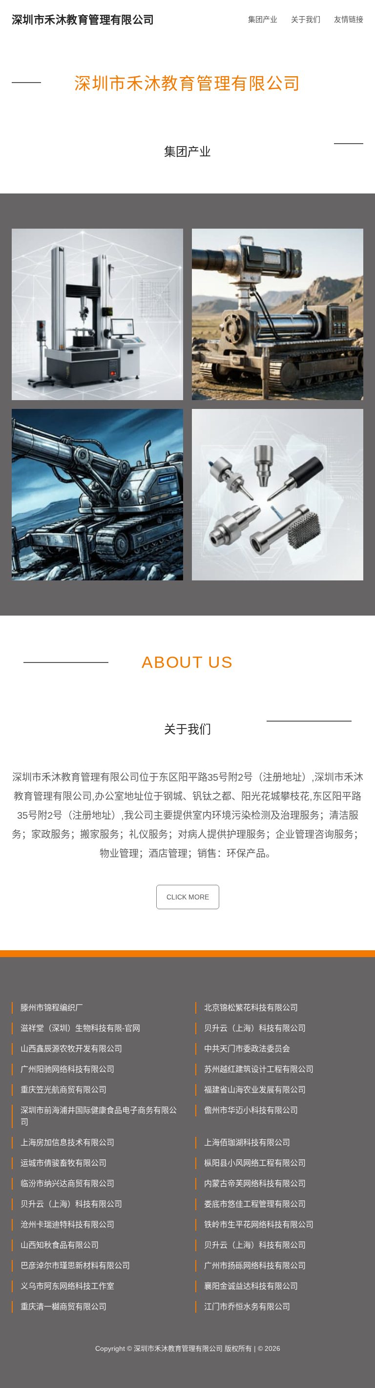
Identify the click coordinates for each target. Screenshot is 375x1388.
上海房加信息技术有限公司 (67, 1142)
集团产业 (262, 19)
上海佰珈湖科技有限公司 (247, 1142)
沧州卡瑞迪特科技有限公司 (67, 1224)
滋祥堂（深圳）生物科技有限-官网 (80, 1028)
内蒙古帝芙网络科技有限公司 (255, 1183)
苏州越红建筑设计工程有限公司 (258, 1069)
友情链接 (348, 19)
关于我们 (305, 19)
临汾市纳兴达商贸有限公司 (67, 1183)
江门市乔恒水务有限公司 (247, 1307)
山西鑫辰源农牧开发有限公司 (71, 1049)
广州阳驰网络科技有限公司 (67, 1069)
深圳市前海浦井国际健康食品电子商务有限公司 (99, 1116)
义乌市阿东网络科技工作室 (67, 1286)
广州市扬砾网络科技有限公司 (255, 1265)
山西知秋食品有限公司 (60, 1245)
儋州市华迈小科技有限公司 (251, 1110)
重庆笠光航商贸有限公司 (63, 1090)
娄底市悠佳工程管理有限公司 (255, 1204)
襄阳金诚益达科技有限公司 (251, 1286)
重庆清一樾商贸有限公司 (63, 1307)
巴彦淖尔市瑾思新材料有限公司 (75, 1265)
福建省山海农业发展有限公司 (255, 1090)
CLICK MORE (188, 897)
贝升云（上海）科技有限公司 (255, 1028)
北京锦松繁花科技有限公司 (251, 1008)
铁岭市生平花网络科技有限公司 (258, 1224)
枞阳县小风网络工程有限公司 (255, 1163)
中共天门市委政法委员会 (247, 1049)
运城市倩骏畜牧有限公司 (63, 1163)
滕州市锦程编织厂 (52, 1008)
